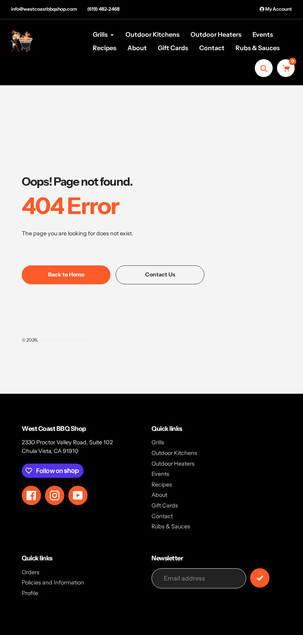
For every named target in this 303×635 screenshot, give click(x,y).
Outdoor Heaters (173, 463)
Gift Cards (165, 505)
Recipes (162, 484)
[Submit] (259, 578)
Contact (162, 516)
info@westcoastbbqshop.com (44, 9)
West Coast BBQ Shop (62, 340)
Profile (30, 593)
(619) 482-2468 (103, 9)
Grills (158, 442)
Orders (30, 572)
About (159, 494)
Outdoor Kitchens (174, 453)
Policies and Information (53, 582)
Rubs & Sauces (171, 526)
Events (160, 473)
